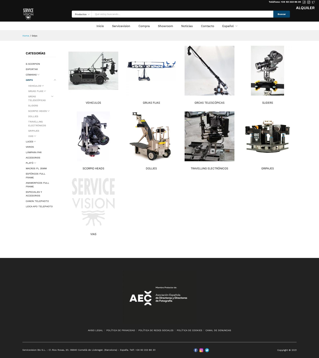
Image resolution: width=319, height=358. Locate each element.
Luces (29, 141)
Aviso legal (95, 330)
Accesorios (33, 157)
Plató (29, 163)
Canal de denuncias (218, 330)
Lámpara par (34, 152)
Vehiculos (34, 85)
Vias (30, 136)
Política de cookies (189, 330)
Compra (144, 26)
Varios (30, 146)
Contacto (207, 26)
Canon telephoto (37, 201)
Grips (29, 80)
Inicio (100, 26)
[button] (228, 26)
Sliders (33, 105)
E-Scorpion (33, 64)
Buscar (282, 14)
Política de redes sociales (155, 330)
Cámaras (31, 74)
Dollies (33, 116)
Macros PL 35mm (36, 168)
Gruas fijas (35, 91)
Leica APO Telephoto (39, 206)
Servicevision (121, 26)
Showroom (165, 26)
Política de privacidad (120, 330)
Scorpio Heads (37, 111)
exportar (32, 69)
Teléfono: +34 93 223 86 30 (285, 1)
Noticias (187, 26)
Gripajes (33, 130)
